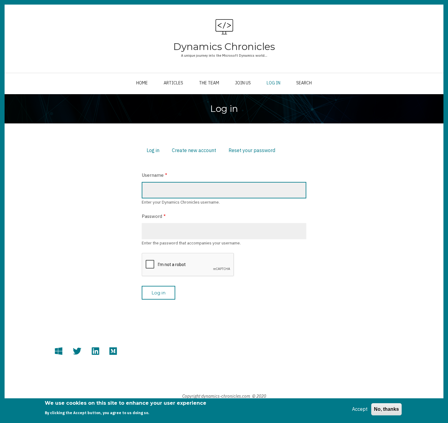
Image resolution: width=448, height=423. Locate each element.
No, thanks (386, 409)
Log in (273, 83)
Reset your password (252, 150)
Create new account (194, 150)
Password (152, 216)
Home (142, 83)
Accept (360, 409)
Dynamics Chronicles (224, 46)
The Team (209, 83)
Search (304, 83)
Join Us (243, 83)
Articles (173, 83)
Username (153, 175)
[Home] (224, 26)
